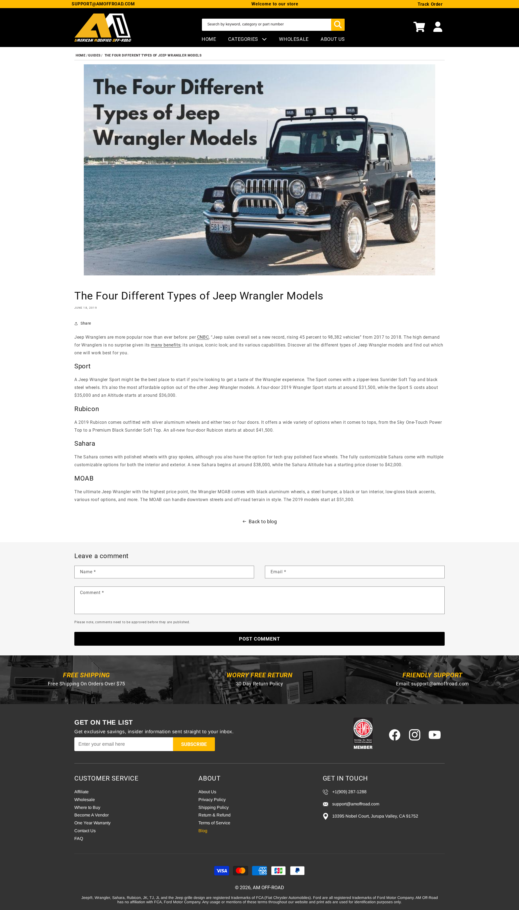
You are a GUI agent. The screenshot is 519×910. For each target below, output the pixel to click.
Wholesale (84, 799)
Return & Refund (214, 815)
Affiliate (81, 791)
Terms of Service (214, 823)
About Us (207, 791)
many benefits (165, 345)
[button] (419, 28)
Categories (244, 39)
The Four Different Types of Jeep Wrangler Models (153, 55)
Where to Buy (87, 807)
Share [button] (86, 323)
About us (333, 39)
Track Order (430, 4)
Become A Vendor (91, 815)
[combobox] (273, 25)
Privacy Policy (212, 799)
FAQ (78, 838)
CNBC (203, 337)
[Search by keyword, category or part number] (338, 25)
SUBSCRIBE (194, 744)
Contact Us (85, 830)
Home (209, 39)
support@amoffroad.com (440, 683)
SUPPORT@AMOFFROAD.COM (103, 3)
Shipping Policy (213, 807)
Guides (94, 55)
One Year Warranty (92, 823)
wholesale (293, 39)
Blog (202, 830)
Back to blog (263, 521)
